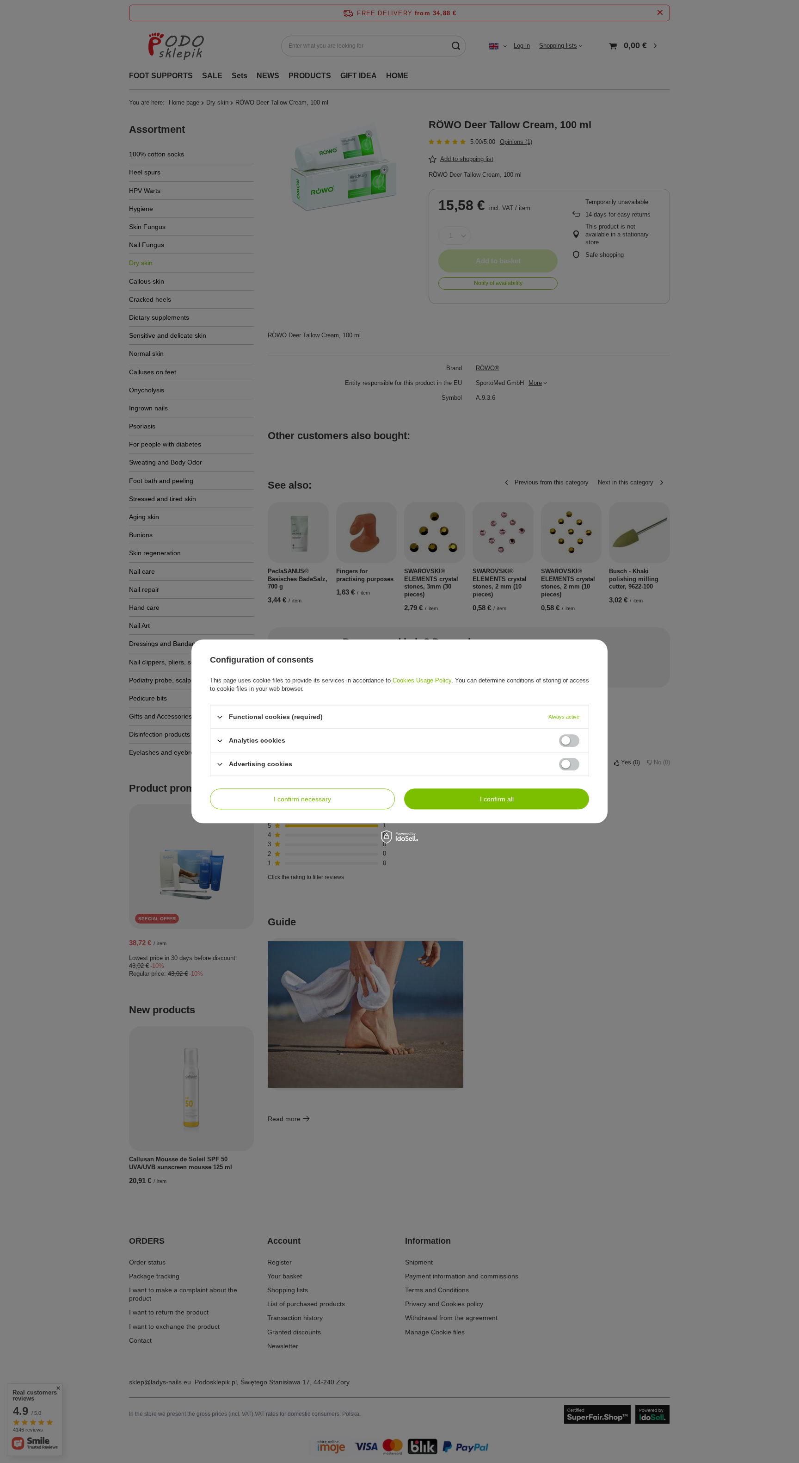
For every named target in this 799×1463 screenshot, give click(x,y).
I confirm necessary (302, 799)
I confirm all (497, 799)
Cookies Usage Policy (422, 680)
